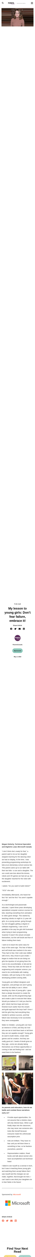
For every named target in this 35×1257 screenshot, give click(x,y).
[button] (11, 629)
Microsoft (17, 1194)
